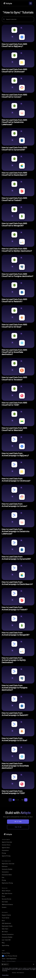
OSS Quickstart (6, 923)
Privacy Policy (6, 953)
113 (22, 800)
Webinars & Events (7, 904)
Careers (4, 907)
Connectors (5, 850)
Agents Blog (5, 945)
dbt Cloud (5, 931)
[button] (30, 3)
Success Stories (6, 899)
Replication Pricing (7, 883)
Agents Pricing (6, 856)
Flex (3, 877)
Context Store (6, 845)
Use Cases (5, 901)
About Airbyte (6, 890)
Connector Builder (7, 869)
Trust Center (5, 918)
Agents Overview (7, 842)
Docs (3, 920)
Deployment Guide (7, 926)
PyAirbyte (5, 866)
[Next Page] (25, 800)
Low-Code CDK (6, 940)
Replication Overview (8, 863)
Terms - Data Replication (9, 958)
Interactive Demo (7, 874)
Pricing (4, 853)
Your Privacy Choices (11, 956)
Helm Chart (5, 929)
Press (3, 896)
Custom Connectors (7, 934)
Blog (3, 942)
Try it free (18, 821)
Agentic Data (6, 847)
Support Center (6, 915)
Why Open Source (7, 893)
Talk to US (18, 827)
